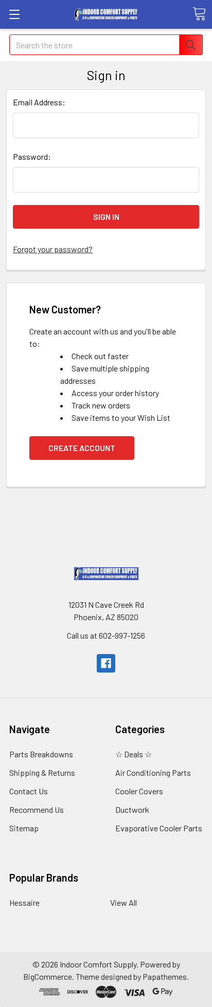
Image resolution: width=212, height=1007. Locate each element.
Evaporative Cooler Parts (158, 828)
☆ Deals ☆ (133, 754)
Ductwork (132, 809)
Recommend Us (36, 809)
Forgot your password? (53, 249)
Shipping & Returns (42, 772)
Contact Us (28, 791)
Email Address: (39, 102)
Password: (32, 156)
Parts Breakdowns (41, 754)
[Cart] (199, 14)
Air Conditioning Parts (153, 772)
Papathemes (165, 976)
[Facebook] (106, 663)
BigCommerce (47, 976)
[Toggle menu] (14, 14)
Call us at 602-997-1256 (106, 635)
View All (123, 902)
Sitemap (24, 828)
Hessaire (24, 902)
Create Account (81, 448)
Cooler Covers (139, 791)
